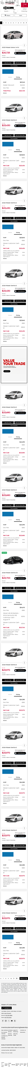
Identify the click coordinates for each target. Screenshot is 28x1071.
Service (10, 1027)
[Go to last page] (16, 978)
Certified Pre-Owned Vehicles (4, 1037)
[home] (16, 6)
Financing (16, 1027)
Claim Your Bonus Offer (20, 62)
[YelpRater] (14, 1020)
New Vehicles (4, 1030)
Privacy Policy (6, 1064)
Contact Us (7, 1008)
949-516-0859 (8, 1015)
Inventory (4, 1027)
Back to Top (23, 978)
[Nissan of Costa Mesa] (8, 3)
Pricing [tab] (18, 77)
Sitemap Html (17, 1064)
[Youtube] (11, 1020)
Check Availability (14, 65)
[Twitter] (8, 1020)
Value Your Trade (8, 62)
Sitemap (13, 1064)
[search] (19, 6)
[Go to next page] (26, 22)
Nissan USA (25, 1064)
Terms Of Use (9, 1064)
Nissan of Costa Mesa (2, 1064)
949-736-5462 (7, 1017)
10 (23, 23)
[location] (14, 1)
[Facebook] (2, 1020)
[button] (24, 45)
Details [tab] (10, 77)
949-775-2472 (7, 1013)
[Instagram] (5, 1020)
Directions (22, 1032)
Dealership (24, 1027)
